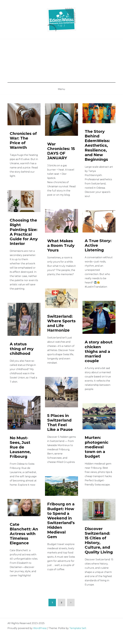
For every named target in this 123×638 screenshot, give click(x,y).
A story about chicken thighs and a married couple (98, 351)
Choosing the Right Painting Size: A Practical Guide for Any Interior (24, 232)
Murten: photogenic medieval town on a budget (96, 447)
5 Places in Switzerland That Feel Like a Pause (60, 422)
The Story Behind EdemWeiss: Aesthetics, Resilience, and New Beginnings (97, 145)
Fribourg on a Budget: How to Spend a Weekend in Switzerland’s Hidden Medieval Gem (61, 520)
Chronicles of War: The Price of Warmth (23, 140)
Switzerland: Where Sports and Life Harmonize (61, 323)
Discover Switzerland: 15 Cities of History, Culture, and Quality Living (99, 540)
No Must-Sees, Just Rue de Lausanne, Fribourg (20, 447)
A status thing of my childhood (22, 349)
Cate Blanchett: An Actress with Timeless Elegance (24, 533)
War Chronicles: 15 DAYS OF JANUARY (61, 151)
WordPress (39, 628)
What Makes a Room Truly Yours (61, 245)
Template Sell (77, 628)
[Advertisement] (62, 62)
